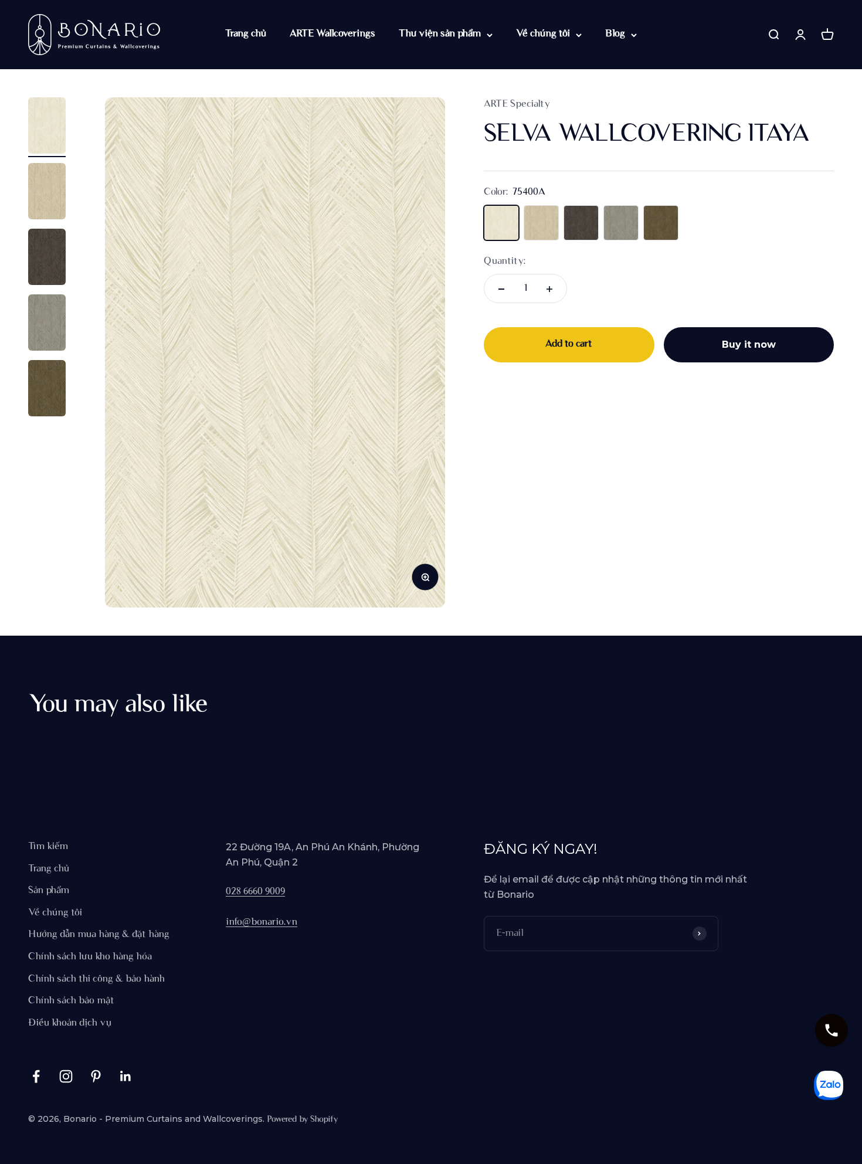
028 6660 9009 (255, 892)
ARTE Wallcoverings (332, 34)
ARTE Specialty (517, 104)
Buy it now (749, 345)
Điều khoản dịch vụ (69, 1023)
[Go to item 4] (47, 324)
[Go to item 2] (47, 193)
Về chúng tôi (543, 34)
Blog (615, 34)
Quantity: (504, 261)
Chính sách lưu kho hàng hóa (90, 957)
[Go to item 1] (47, 127)
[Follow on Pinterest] (96, 1076)
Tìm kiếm (48, 846)
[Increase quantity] (549, 289)
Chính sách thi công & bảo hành (96, 979)
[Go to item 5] (47, 390)
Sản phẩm (48, 890)
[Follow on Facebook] (36, 1076)
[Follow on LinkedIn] (126, 1076)
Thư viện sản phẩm (440, 34)
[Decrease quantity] (501, 289)
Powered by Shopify (302, 1119)
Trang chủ (245, 34)
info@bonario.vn (261, 922)
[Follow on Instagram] (66, 1076)
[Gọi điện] (831, 1030)
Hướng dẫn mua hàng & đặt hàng (98, 934)
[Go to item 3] (47, 259)
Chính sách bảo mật (71, 1001)
